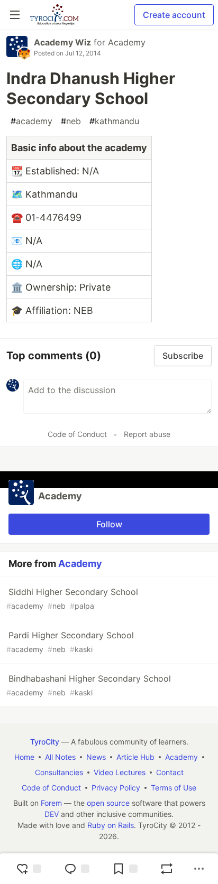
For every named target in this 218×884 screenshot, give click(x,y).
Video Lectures (120, 772)
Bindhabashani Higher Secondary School (88, 685)
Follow (109, 524)
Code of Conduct (77, 434)
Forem (51, 802)
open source (108, 802)
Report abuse (147, 434)
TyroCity (44, 741)
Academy (127, 42)
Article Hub (135, 756)
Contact (170, 772)
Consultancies (59, 772)
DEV (51, 813)
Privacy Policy (116, 787)
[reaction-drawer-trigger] (28, 869)
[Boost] (166, 869)
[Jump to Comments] (77, 869)
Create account (174, 15)
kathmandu (114, 121)
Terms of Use (173, 787)
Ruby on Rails (110, 825)
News (96, 756)
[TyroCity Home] (54, 14)
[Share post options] (199, 868)
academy (31, 121)
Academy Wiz (62, 42)
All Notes (60, 756)
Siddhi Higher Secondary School (72, 598)
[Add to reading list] (125, 869)
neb (71, 121)
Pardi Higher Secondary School (70, 642)
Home (24, 756)
